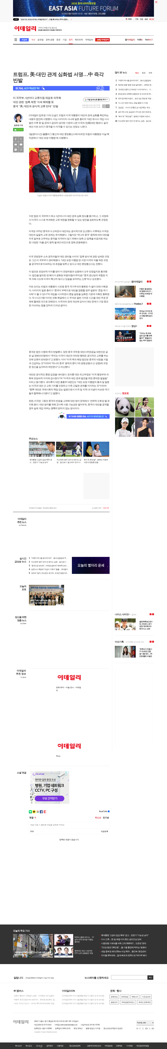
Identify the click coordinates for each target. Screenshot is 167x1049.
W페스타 (135, 997)
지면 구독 (106, 508)
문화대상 (114, 997)
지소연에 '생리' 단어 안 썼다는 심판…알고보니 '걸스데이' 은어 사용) (55, 562)
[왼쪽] (60, 586)
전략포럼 (124, 997)
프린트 (21, 144)
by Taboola (22, 525)
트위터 (21, 139)
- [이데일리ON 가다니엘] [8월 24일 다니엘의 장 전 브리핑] (82, 1000)
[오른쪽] (62, 586)
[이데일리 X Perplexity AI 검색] (61, 88)
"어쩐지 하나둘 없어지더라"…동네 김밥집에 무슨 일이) (50, 558)
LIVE (16, 19)
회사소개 (18, 1046)
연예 (150, 73)
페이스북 (15, 139)
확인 (150, 977)
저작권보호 (108, 1046)
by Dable (23, 623)
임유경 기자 (18, 125)
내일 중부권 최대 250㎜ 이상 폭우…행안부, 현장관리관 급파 (125, 951)
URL (21, 149)
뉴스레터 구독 (96, 508)
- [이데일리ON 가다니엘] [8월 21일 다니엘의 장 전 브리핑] (82, 1003)
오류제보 (119, 1046)
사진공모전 (146, 997)
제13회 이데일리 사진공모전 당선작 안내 (41, 978)
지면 (141, 19)
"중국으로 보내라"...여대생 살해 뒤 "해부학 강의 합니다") (51, 566)
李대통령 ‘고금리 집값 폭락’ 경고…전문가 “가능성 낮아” (123, 935)
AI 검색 (24, 40)
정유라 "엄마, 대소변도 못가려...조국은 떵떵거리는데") (50, 573)
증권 (58, 40)
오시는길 (39, 1046)
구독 (136, 19)
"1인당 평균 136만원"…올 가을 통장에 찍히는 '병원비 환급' (125, 947)
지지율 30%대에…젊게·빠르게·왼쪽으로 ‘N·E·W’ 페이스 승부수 (127, 955)
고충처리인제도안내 (94, 1046)
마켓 (140, 40)
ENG (130, 19)
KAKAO (15, 149)
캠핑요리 (114, 1002)
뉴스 (137, 73)
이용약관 (60, 1046)
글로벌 (40, 40)
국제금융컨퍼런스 (128, 1002)
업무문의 (49, 1046)
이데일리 (38, 28)
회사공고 (29, 1046)
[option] (62, 19)
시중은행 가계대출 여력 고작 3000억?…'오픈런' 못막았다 (124, 943)
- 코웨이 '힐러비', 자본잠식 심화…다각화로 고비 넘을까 (33, 996)
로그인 (151, 19)
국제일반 (89, 40)
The (149, 40)
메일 (15, 144)
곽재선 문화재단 (144, 1002)
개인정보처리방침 (142, 1046)
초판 (146, 19)
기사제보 (129, 1046)
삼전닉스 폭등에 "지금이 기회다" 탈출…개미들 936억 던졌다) (53, 569)
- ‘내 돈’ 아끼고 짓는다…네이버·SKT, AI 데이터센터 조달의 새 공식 (35, 1003)
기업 (64, 40)
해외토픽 (79, 40)
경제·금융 (50, 40)
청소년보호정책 (74, 1046)
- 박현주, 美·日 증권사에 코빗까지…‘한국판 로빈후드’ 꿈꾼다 (35, 1000)
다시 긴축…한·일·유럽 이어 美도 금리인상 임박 (120, 939)
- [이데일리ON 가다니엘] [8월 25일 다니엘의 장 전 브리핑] (82, 996)
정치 (71, 40)
